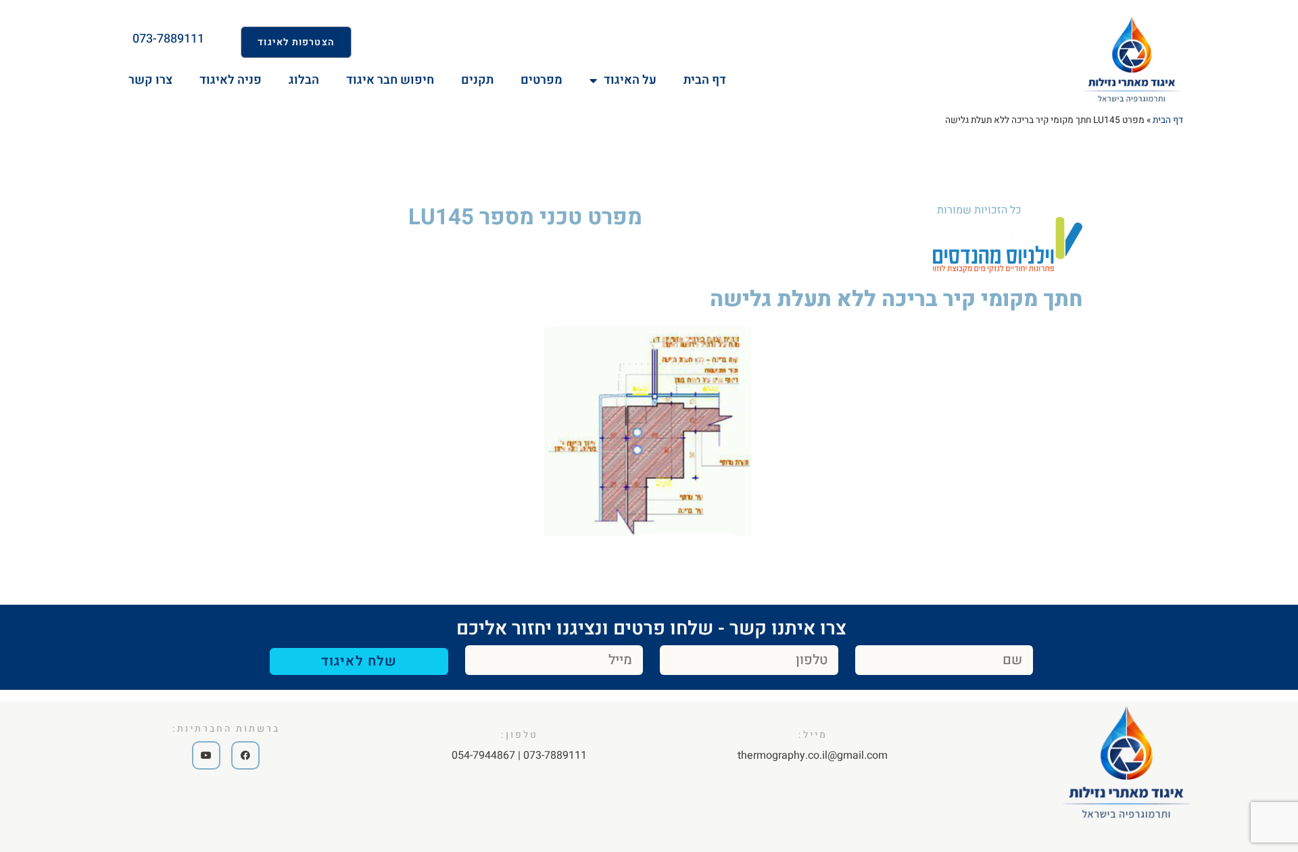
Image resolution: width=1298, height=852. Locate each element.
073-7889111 (168, 39)
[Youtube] (206, 755)
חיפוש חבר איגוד (390, 80)
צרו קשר (150, 80)
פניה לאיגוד (230, 80)
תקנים (477, 80)
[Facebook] (245, 755)
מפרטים (541, 80)
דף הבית (1168, 120)
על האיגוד (630, 80)
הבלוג (304, 80)
